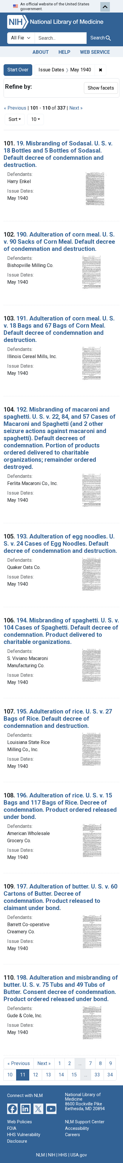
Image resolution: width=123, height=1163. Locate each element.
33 (97, 1075)
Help (64, 52)
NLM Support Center (84, 1121)
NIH (51, 1155)
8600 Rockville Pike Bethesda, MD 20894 (85, 1106)
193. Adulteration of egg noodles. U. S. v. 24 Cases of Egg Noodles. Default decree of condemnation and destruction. (60, 543)
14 (61, 1075)
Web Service (95, 52)
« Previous (15, 108)
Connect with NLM (25, 1095)
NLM (40, 1155)
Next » (76, 108)
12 (35, 1075)
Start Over (17, 70)
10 (37, 119)
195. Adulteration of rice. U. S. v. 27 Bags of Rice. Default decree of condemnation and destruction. (58, 718)
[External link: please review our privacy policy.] (12, 1108)
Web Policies (19, 1121)
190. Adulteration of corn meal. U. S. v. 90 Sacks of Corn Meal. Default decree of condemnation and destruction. (59, 241)
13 (48, 1075)
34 (110, 1075)
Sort (13, 119)
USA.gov (78, 1155)
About (41, 52)
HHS (63, 1155)
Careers (72, 1134)
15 (74, 1075)
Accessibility (77, 1128)
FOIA (11, 1128)
